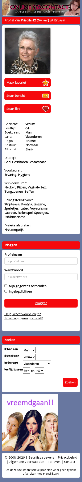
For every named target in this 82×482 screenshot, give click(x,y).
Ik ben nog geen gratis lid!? (23, 318)
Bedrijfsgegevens (41, 457)
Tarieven (54, 461)
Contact (69, 461)
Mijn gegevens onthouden (26, 286)
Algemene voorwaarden (26, 461)
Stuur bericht (16, 95)
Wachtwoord (13, 270)
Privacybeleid (67, 457)
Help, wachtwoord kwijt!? (22, 314)
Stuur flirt (13, 108)
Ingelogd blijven (19, 291)
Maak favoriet (16, 82)
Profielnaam (13, 254)
